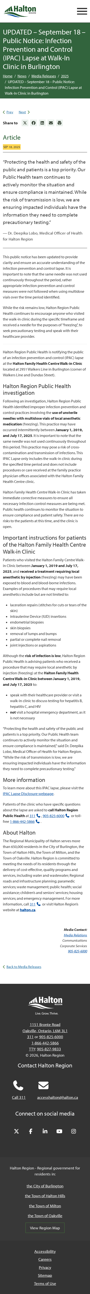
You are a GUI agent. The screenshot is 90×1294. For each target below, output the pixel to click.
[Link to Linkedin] (42, 123)
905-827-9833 (49, 1048)
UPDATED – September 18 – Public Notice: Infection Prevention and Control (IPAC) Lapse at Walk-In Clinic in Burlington (43, 87)
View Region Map (45, 1227)
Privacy (45, 1267)
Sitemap (45, 1275)
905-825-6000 (53, 815)
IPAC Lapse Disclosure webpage (28, 793)
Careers (45, 1259)
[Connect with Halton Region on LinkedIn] (45, 1131)
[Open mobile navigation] (82, 11)
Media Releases (43, 76)
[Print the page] (59, 123)
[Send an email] (51, 123)
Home (7, 76)
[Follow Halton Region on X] (16, 1131)
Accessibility (45, 1251)
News (22, 76)
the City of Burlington (45, 1185)
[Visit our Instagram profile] (73, 1131)
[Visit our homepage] (19, 11)
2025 (65, 76)
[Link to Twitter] (25, 123)
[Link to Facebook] (33, 123)
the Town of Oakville (45, 1215)
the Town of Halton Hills (45, 1195)
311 (32, 815)
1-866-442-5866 (22, 821)
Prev (9, 112)
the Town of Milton (45, 1205)
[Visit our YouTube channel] (59, 1131)
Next (22, 112)
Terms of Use (45, 1283)
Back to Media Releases (23, 966)
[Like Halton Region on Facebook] (30, 1131)
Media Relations (75, 935)
